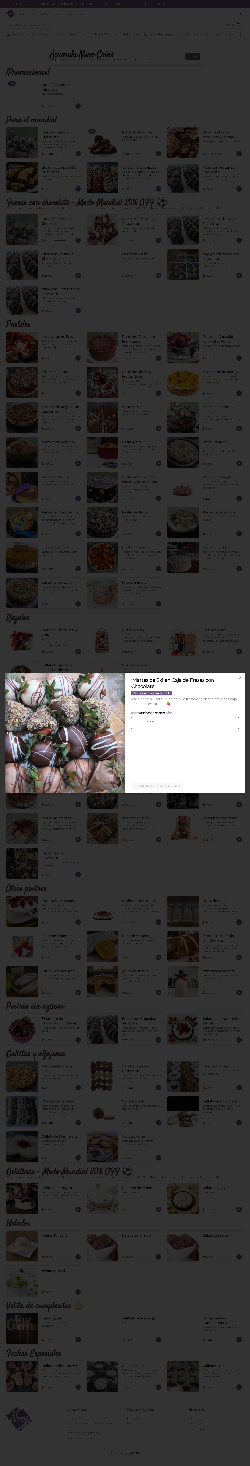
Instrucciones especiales (151, 713)
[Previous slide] (7, 733)
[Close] (240, 677)
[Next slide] (122, 733)
